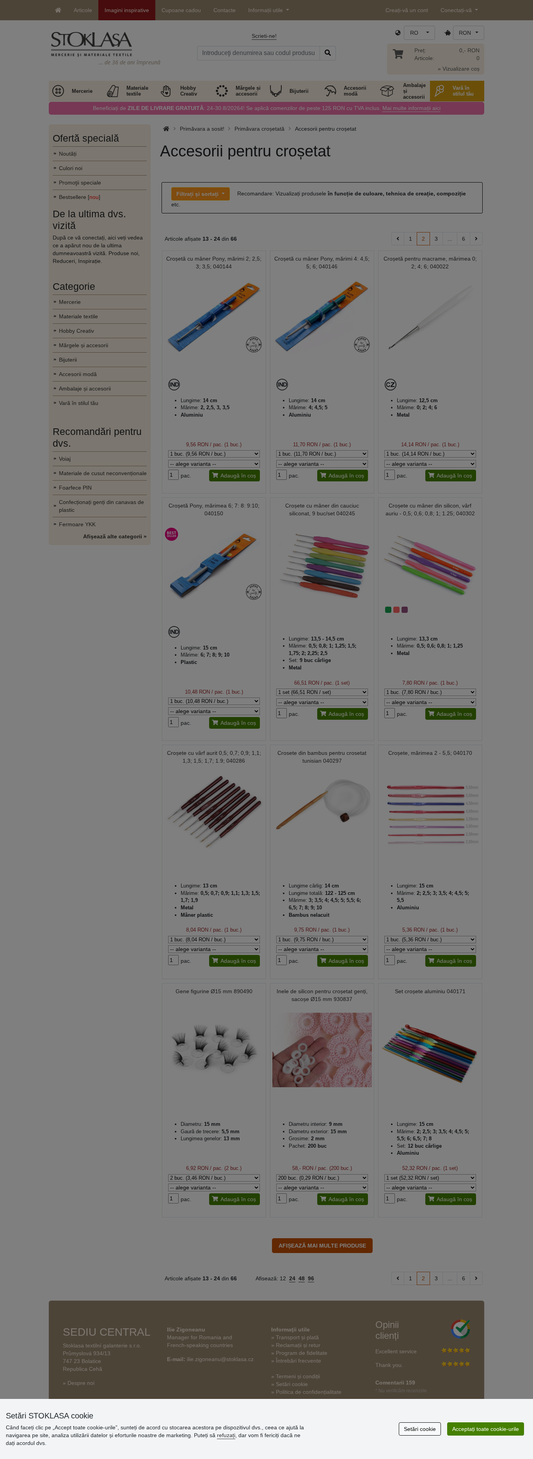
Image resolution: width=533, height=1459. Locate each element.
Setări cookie (420, 1429)
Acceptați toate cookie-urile (485, 1429)
